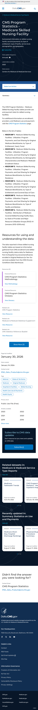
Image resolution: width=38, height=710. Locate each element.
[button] (2, 636)
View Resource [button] (7, 314)
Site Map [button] (4, 659)
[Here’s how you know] (19, 2)
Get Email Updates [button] (7, 655)
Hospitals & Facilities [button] (10, 387)
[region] (19, 415)
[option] (13, 490)
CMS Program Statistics (18, 124)
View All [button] (5, 475)
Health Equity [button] (7, 394)
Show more (5, 423)
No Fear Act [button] (5, 674)
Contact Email (6, 583)
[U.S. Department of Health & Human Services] (4, 611)
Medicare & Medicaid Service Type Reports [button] (16, 15)
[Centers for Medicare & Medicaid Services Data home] (19, 8)
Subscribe (18, 447)
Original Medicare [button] (19, 383)
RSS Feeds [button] (4, 652)
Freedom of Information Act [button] (10, 670)
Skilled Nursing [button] (26, 387)
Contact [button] (4, 648)
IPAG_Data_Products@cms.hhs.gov (15, 372)
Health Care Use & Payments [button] (12, 391)
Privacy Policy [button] (6, 677)
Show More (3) (19, 345)
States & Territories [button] (18, 379)
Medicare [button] (6, 383)
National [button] (5, 379)
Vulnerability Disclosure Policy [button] (11, 681)
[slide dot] (17, 505)
